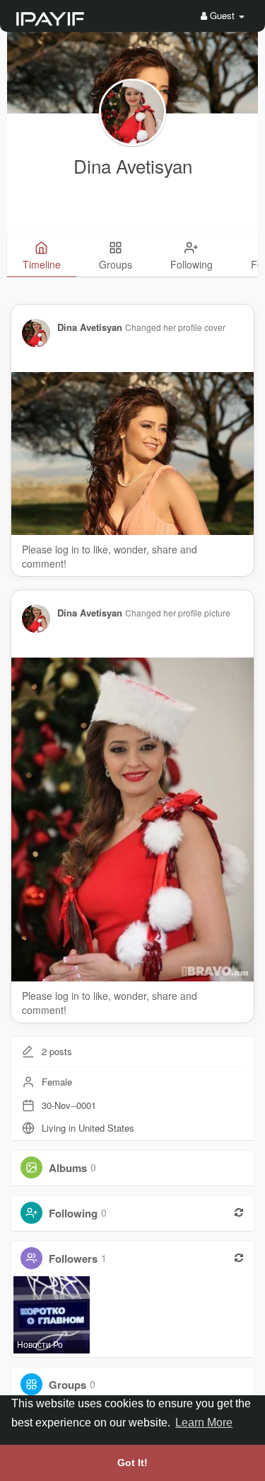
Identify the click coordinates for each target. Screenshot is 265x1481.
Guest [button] (222, 15)
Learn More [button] (203, 1423)
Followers (73, 1258)
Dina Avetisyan (132, 165)
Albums (68, 1167)
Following (73, 1212)
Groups (67, 1384)
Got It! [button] (132, 1462)
